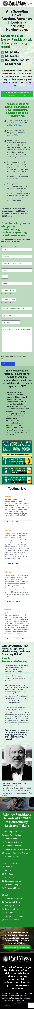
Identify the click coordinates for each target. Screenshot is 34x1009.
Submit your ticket (8, 364)
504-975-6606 (16, 125)
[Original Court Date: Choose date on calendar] (19, 322)
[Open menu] (31, 3)
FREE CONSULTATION (15, 123)
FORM (16, 135)
